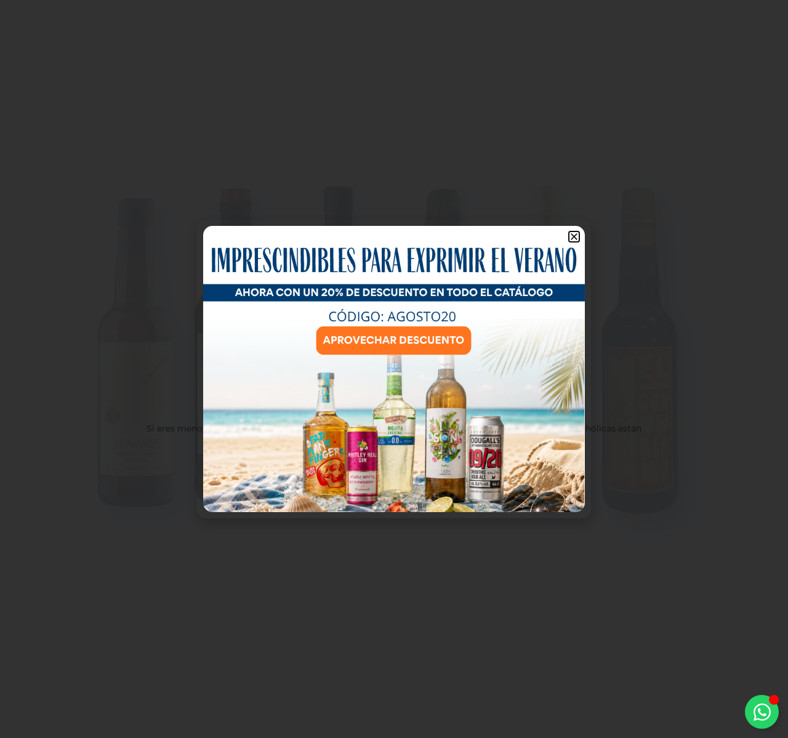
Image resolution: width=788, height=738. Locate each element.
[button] (574, 236)
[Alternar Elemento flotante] (762, 712)
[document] (394, 369)
